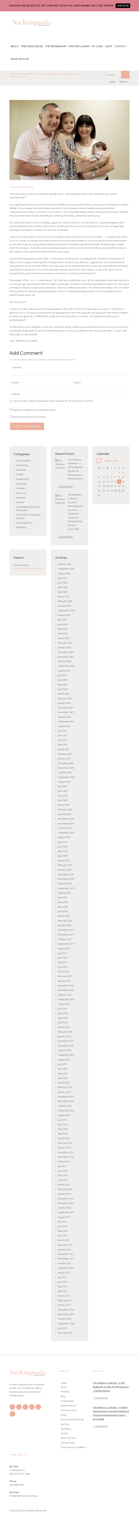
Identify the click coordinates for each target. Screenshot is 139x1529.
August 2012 (64, 1217)
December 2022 (66, 652)
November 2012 (66, 1203)
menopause (22, 340)
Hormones (21, 483)
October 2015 (64, 1050)
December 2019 (66, 818)
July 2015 (62, 1064)
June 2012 (63, 1226)
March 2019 (64, 860)
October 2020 (64, 772)
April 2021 (63, 744)
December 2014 (66, 1096)
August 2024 (64, 614)
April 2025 (63, 591)
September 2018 (66, 888)
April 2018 (63, 911)
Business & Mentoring (72, 1419)
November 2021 (66, 712)
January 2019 (64, 869)
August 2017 (64, 948)
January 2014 (64, 1147)
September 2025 (66, 568)
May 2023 (62, 628)
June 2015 (63, 1068)
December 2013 (66, 1152)
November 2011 (66, 1258)
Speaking (66, 1428)
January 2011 (64, 1304)
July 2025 (62, 578)
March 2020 (64, 804)
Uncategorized (23, 522)
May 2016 (62, 1017)
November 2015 (66, 1045)
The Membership (55, 46)
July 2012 (62, 1221)
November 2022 (66, 656)
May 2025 (62, 587)
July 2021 (62, 730)
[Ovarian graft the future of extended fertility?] (69, 140)
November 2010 (66, 1314)
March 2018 (64, 915)
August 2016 (64, 1003)
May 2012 (62, 1230)
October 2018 (64, 883)
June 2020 (63, 790)
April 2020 (63, 800)
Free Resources (32, 46)
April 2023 (63, 633)
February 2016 (65, 1031)
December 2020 (66, 763)
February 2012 (65, 1244)
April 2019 (63, 855)
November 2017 (66, 934)
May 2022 (62, 684)
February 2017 (65, 976)
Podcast (65, 1391)
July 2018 (62, 897)
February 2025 (65, 601)
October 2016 (64, 994)
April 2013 (63, 1179)
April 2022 (63, 689)
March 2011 (64, 1295)
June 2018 (63, 902)
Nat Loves (21, 493)
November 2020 (66, 767)
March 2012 (64, 1240)
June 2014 (63, 1124)
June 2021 (63, 735)
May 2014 (62, 1129)
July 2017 (62, 953)
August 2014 (64, 1115)
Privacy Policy (68, 1442)
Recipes (20, 502)
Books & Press (68, 1437)
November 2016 (66, 990)
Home (112, 82)
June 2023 (63, 624)
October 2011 (64, 1263)
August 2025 (64, 573)
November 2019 (66, 823)
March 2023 (64, 638)
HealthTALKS (22, 479)
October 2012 (64, 1207)
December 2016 (66, 985)
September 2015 (66, 1054)
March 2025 (64, 596)
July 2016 (62, 1008)
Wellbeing (21, 527)
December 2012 (66, 1198)
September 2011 (66, 1267)
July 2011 (62, 1277)
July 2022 (62, 675)
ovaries (33, 340)
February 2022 (65, 698)
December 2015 (66, 1040)
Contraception (23, 460)
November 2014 (66, 1101)
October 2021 (64, 716)
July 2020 (62, 786)
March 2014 (64, 1138)
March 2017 (64, 971)
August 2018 (64, 892)
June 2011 (63, 1281)
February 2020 (65, 809)
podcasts (21, 497)
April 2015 (63, 1078)
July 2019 (62, 841)
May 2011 (62, 1286)
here (104, 236)
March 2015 (64, 1082)
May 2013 (62, 1175)
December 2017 (66, 929)
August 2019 (64, 837)
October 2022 (64, 661)
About (15, 46)
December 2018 (66, 874)
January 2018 (64, 925)
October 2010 (64, 1318)
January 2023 (64, 647)
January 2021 (64, 758)
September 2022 (66, 665)
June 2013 (63, 1170)
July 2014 (62, 1119)
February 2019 (65, 865)
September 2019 (66, 832)
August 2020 (64, 781)
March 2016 (64, 1027)
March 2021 (64, 749)
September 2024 (66, 610)
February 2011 (65, 1300)
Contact (120, 46)
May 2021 (62, 740)
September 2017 (66, 943)
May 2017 (62, 962)
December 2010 (66, 1309)
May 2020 (62, 795)
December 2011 (66, 1254)
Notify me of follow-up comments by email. (34, 409)
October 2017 (64, 939)
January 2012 (64, 1249)
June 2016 (63, 1013)
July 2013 (62, 1166)
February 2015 (65, 1087)
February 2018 (65, 920)
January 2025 (64, 605)
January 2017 (64, 980)
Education (21, 469)
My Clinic (97, 46)
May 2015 (62, 1073)
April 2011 (63, 1291)
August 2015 (64, 1059)
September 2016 (66, 999)
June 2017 (63, 957)
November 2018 (66, 878)
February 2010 (65, 1332)
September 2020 (66, 777)
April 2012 (63, 1235)
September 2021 (66, 721)
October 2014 (64, 1105)
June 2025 (63, 582)
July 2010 (62, 1328)
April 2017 (63, 966)
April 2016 (63, 1022)
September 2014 (66, 1110)
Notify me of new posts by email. (29, 416)
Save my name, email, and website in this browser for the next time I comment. (53, 400)
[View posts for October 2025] (99, 460)
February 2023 (65, 642)
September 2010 (66, 1323)
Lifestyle (20, 488)
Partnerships (67, 1400)
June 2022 (63, 679)
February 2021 (65, 753)
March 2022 (64, 693)
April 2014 (63, 1133)
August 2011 (64, 1272)
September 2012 (66, 1212)
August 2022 (64, 670)
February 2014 (65, 1142)
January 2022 (64, 703)
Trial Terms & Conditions (73, 1447)
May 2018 (62, 906)
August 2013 (64, 1161)
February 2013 (65, 1189)
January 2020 (64, 814)
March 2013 (64, 1184)
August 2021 (64, 726)
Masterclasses (79, 46)
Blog (63, 1396)
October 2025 (64, 564)
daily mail (34, 280)
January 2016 (64, 1036)
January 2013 (64, 1193)
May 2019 (62, 851)
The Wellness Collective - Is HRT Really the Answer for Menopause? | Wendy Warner (111, 1386)
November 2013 (66, 1156)
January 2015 (64, 1092)
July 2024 (62, 619)
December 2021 (66, 707)
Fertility (123, 82)
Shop (108, 46)
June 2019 (63, 846)
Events (64, 1433)
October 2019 (64, 828)
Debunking (21, 465)
